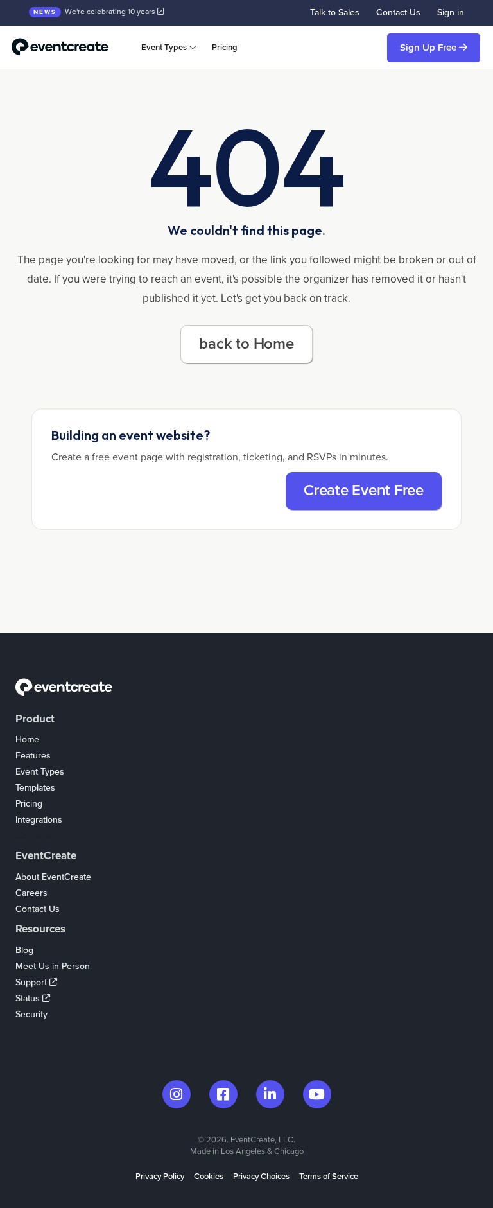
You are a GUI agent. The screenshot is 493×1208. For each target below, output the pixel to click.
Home (27, 739)
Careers (31, 893)
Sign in (450, 12)
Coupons (33, 835)
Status (28, 998)
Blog (24, 950)
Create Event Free (364, 490)
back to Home (246, 344)
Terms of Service (328, 1176)
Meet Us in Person (52, 966)
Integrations (38, 819)
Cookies (208, 1176)
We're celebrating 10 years (95, 11)
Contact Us (398, 12)
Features (33, 755)
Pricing (225, 47)
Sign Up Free (429, 47)
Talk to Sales (334, 12)
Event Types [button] (164, 47)
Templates (35, 787)
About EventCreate (53, 876)
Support (32, 982)
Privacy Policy (159, 1176)
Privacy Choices (261, 1176)
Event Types (39, 771)
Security (31, 1014)
